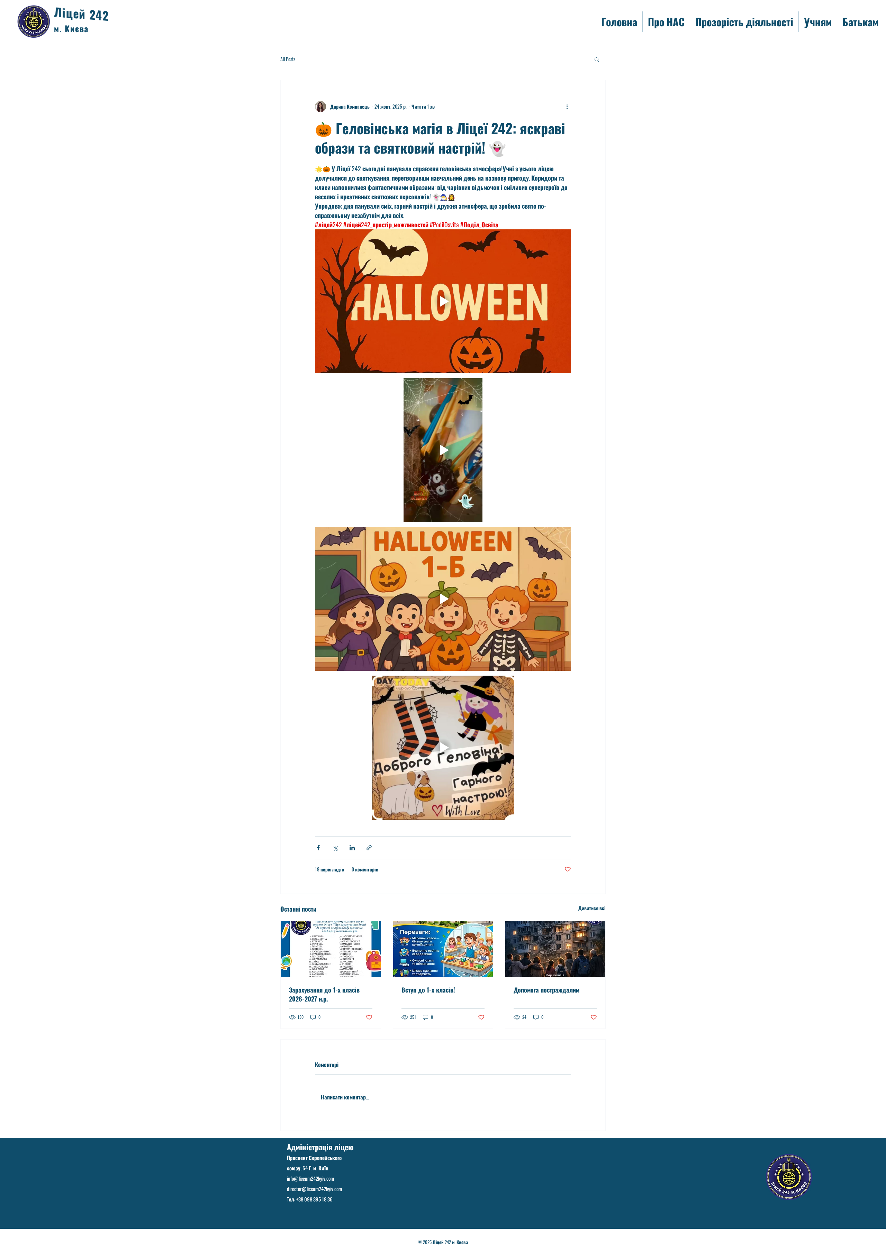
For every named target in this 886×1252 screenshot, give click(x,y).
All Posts (287, 59)
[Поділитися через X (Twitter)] (335, 847)
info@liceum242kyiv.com (310, 1178)
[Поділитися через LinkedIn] (352, 847)
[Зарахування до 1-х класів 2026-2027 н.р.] (331, 949)
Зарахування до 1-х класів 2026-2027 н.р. (324, 994)
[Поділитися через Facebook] (318, 847)
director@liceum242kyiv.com (314, 1188)
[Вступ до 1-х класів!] (443, 949)
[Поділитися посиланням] (369, 847)
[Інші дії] (567, 106)
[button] (597, 59)
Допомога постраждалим (546, 989)
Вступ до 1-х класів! (428, 989)
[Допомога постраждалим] (555, 949)
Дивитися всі (592, 908)
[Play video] (443, 301)
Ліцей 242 (81, 14)
